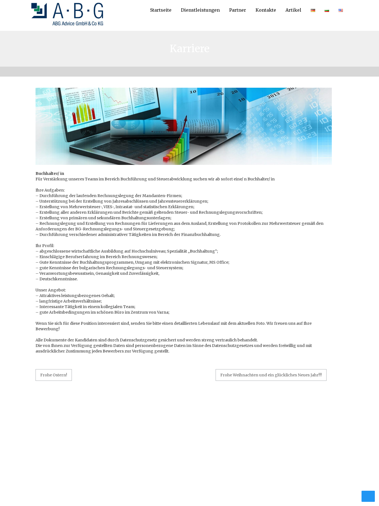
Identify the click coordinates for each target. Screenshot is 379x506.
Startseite (160, 10)
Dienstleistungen (200, 10)
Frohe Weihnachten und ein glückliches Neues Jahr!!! (271, 374)
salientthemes (300, 492)
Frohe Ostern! (53, 374)
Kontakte (266, 10)
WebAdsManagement (217, 492)
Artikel (293, 10)
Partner (237, 10)
